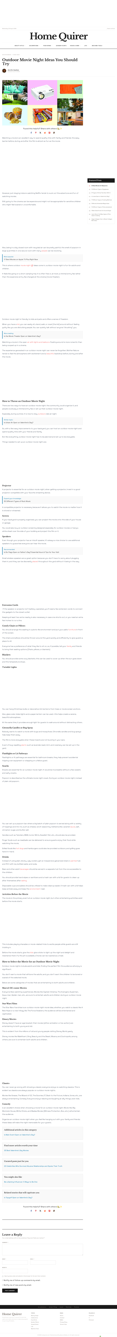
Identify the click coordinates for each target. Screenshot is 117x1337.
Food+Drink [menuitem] (47, 45)
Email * (32, 1259)
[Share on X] (40, 133)
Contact (62, 1318)
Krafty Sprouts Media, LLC (63, 1335)
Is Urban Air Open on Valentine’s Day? (18, 422)
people (44, 251)
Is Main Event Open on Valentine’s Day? (19, 1135)
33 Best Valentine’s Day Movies (16, 1150)
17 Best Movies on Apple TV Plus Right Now (21, 259)
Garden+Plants (35, 1322)
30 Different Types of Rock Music (17, 501)
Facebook (91, 1315)
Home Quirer (12, 1314)
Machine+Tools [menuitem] (97, 45)
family (69, 646)
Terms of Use (63, 1324)
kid (18, 324)
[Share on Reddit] (45, 133)
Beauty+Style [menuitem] (19, 45)
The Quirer (76, 1307)
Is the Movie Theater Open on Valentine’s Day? (22, 336)
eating (24, 880)
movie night (26, 265)
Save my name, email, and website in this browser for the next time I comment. (25, 1276)
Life (32, 1326)
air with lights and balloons (38, 342)
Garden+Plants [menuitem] (61, 45)
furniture (72, 629)
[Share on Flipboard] (49, 133)
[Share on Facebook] (31, 133)
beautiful (50, 353)
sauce (72, 827)
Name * (4, 1259)
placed (35, 561)
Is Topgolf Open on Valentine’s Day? (18, 1197)
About (61, 1315)
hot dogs (20, 848)
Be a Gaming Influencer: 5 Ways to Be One (20, 1182)
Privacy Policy (63, 1322)
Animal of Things (53, 1307)
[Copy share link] (54, 133)
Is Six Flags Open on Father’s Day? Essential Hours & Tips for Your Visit (31, 552)
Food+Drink (34, 1320)
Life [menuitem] (85, 45)
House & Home (34, 1324)
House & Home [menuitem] (74, 45)
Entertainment (6, 54)
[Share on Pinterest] (36, 133)
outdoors (42, 414)
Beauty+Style (34, 1315)
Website (4, 1267)
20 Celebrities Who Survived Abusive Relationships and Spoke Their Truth (33, 1166)
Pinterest (91, 1320)
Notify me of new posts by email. (18, 1285)
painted (73, 861)
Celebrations (34, 1318)
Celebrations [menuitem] (33, 45)
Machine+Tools (35, 1328)
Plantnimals (68, 1307)
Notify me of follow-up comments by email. (22, 1280)
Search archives (111, 28)
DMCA (61, 1320)
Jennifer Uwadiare (13, 70)
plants (23, 745)
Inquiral (61, 1307)
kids (31, 952)
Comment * (5, 1242)
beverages (24, 869)
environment (35, 889)
